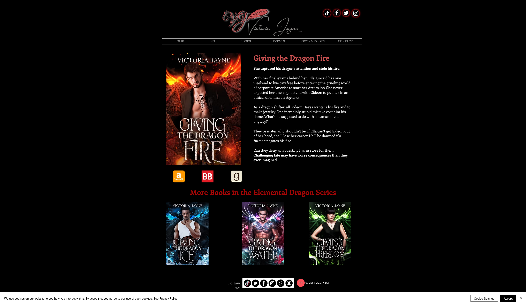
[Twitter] (194, 283)
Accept (508, 298)
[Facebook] (187, 283)
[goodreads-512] (280, 283)
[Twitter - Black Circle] (255, 283)
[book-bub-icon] (289, 283)
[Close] (521, 298)
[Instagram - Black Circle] (272, 283)
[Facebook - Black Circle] (264, 283)
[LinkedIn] (200, 283)
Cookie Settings (484, 298)
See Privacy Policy (165, 298)
